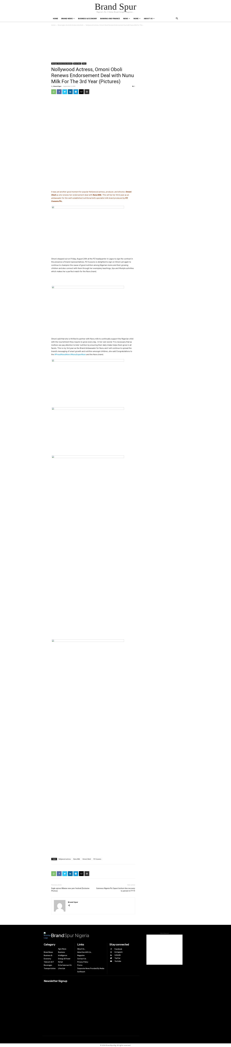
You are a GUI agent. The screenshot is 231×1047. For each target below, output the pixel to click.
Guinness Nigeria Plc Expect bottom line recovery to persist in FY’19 (115, 889)
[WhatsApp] (53, 91)
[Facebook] (59, 91)
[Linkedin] (70, 91)
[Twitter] (64, 91)
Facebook (118, 949)
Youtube (118, 961)
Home (55, 18)
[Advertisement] (115, 44)
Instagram (119, 952)
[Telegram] (75, 91)
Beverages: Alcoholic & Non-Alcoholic (70, 25)
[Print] (86, 91)
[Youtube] (110, 961)
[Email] (81, 91)
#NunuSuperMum (78, 354)
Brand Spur (57, 86)
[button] (177, 19)
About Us (148, 18)
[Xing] (70, 906)
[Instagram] (110, 952)
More (136, 18)
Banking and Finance (110, 18)
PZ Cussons (97, 859)
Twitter (117, 958)
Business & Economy (87, 18)
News (125, 18)
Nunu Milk (76, 859)
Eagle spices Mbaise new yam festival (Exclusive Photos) (70, 889)
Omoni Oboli (87, 859)
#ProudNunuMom (62, 354)
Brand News (67, 18)
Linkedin (118, 955)
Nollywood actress (65, 859)
